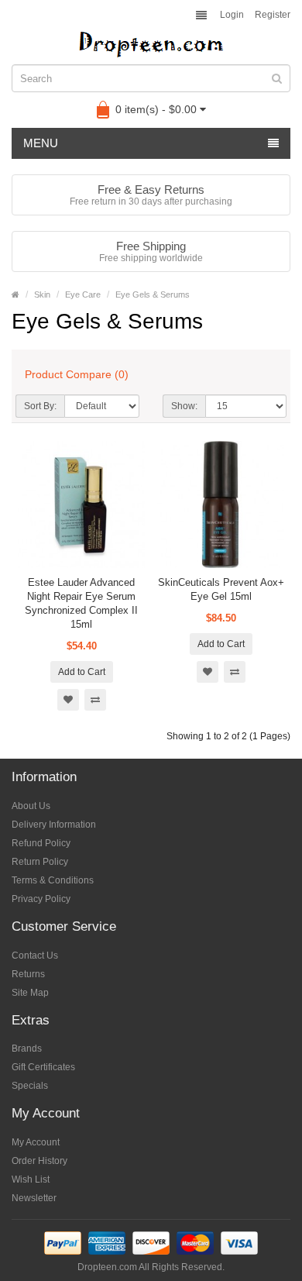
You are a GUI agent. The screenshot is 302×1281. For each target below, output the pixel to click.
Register (272, 14)
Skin (42, 294)
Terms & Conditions (53, 880)
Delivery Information (54, 824)
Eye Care (83, 294)
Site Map (30, 992)
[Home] (15, 294)
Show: (184, 406)
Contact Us (35, 955)
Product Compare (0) (77, 374)
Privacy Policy (41, 899)
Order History (39, 1160)
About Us (31, 806)
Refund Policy (41, 843)
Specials (30, 1085)
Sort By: (40, 406)
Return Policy (40, 861)
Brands (27, 1048)
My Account (36, 1142)
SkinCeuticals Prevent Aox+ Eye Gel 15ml (221, 589)
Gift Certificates (43, 1067)
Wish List (31, 1179)
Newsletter (34, 1198)
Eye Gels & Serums (152, 294)
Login (232, 14)
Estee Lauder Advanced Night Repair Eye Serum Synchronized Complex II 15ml (81, 603)
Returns (28, 974)
